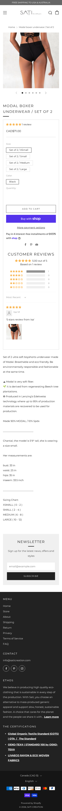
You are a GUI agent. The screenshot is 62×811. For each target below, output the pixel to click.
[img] (13, 307)
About (7, 616)
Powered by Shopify (31, 803)
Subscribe (31, 576)
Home (11, 27)
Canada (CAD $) (29, 775)
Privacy (7, 633)
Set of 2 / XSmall (18, 150)
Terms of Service (13, 638)
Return (7, 627)
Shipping (8, 622)
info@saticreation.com (17, 660)
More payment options (31, 227)
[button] (14, 124)
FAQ (6, 643)
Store (6, 611)
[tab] (22, 93)
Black (12, 181)
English (29, 781)
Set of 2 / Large (18, 169)
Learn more (51, 716)
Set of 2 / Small (18, 156)
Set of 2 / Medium (19, 162)
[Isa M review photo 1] (14, 332)
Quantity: (11, 188)
